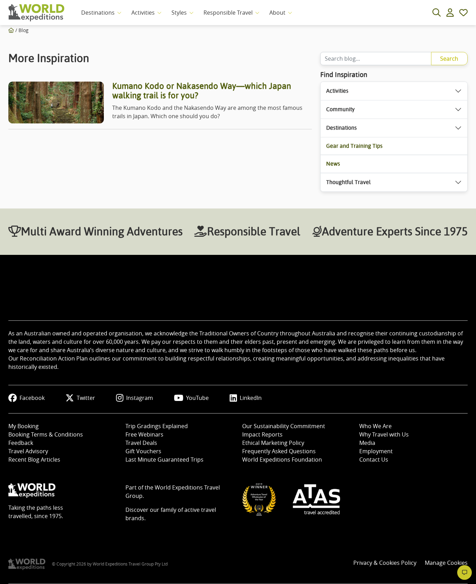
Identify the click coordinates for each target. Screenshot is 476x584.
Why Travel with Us (384, 434)
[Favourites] (463, 12)
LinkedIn (251, 398)
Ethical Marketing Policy (273, 443)
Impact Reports (262, 434)
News (333, 163)
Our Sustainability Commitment (283, 426)
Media (367, 443)
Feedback (20, 443)
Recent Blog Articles (34, 459)
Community (340, 109)
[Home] (11, 30)
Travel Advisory (28, 451)
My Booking (23, 426)
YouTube (197, 398)
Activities (143, 12)
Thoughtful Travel (348, 182)
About (277, 12)
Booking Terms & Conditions (45, 434)
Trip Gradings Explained (156, 426)
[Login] (450, 12)
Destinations (98, 12)
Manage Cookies (446, 563)
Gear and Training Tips (354, 146)
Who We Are (375, 426)
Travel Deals (141, 443)
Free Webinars (144, 434)
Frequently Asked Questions (279, 451)
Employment (376, 451)
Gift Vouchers (143, 451)
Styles (179, 12)
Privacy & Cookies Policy (384, 563)
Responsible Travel (228, 12)
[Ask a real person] (464, 572)
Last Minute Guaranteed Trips (164, 459)
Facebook (32, 398)
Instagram (139, 398)
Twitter (86, 398)
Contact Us (373, 459)
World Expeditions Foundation (282, 459)
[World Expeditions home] (36, 12)
